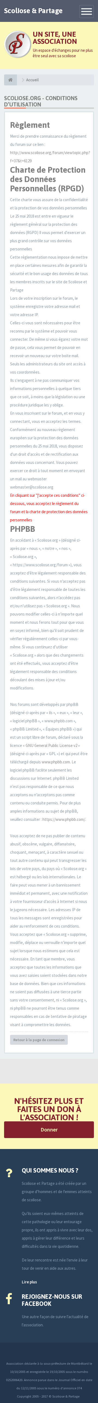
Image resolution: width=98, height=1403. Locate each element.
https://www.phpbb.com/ (63, 819)
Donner (49, 1129)
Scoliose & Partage (33, 11)
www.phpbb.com (56, 761)
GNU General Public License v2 (51, 745)
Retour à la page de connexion (39, 1039)
